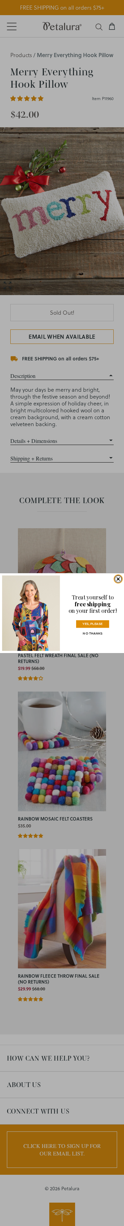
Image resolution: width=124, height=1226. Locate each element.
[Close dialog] (118, 578)
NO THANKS (92, 633)
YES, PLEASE (92, 624)
